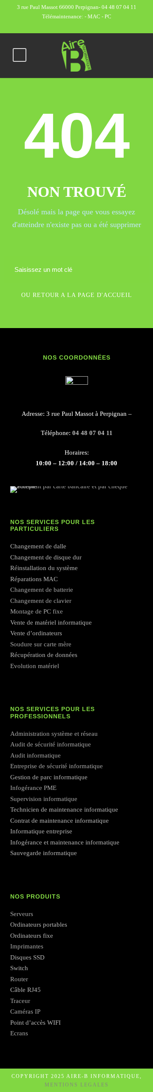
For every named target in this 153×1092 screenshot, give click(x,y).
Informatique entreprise (41, 831)
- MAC (93, 16)
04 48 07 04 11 (119, 7)
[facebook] (76, 26)
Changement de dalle (38, 546)
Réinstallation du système (44, 568)
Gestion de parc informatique (49, 777)
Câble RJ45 (25, 989)
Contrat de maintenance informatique (59, 820)
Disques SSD (27, 957)
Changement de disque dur (46, 557)
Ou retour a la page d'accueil (76, 295)
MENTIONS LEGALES (77, 1085)
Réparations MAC (34, 579)
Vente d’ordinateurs (36, 633)
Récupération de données (43, 654)
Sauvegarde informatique (43, 853)
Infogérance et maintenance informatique (64, 842)
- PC (106, 16)
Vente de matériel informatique (51, 622)
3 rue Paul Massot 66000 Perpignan (58, 7)
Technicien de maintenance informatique (64, 809)
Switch (19, 968)
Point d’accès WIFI (35, 1022)
